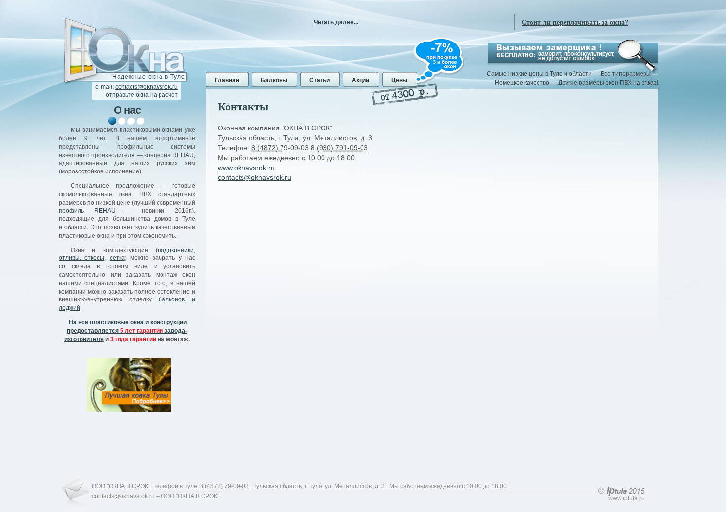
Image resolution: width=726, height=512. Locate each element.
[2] (121, 121)
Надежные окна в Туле (148, 76)
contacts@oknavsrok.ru (146, 87)
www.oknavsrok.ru (246, 167)
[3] (131, 121)
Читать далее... (336, 22)
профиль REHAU (87, 210)
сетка (117, 258)
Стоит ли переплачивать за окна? (575, 22)
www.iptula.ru (626, 498)
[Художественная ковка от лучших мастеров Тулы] (129, 385)
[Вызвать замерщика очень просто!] (573, 53)
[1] (112, 121)
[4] (140, 121)
